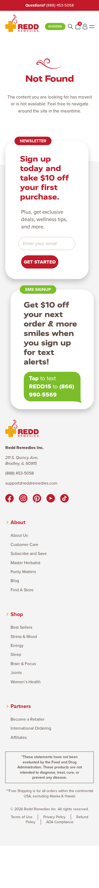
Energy (17, 645)
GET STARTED (40, 261)
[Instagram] (23, 499)
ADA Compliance (59, 822)
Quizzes (55, 26)
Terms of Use (21, 817)
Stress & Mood (24, 637)
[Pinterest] (37, 499)
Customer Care (24, 545)
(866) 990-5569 (51, 390)
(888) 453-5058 (60, 5)
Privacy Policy (54, 817)
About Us (19, 535)
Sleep (16, 654)
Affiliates (19, 737)
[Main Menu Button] (92, 26)
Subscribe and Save (29, 554)
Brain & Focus (23, 664)
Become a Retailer (27, 719)
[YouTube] (50, 499)
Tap (34, 378)
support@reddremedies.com (31, 483)
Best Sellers (21, 627)
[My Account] (85, 27)
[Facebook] (9, 499)
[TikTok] (64, 499)
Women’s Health (26, 682)
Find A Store (22, 590)
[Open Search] (70, 26)
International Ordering (31, 728)
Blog (15, 581)
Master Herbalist (25, 563)
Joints (16, 673)
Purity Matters (23, 572)
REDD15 (40, 386)
